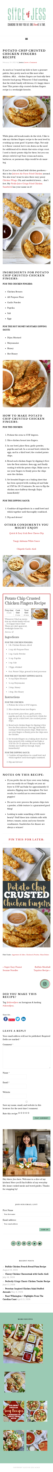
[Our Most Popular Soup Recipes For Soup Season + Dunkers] (13, 1411)
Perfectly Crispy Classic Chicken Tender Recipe (27, 1281)
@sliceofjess (12, 1002)
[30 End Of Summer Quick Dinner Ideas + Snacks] (23, 1343)
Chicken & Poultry (32, 955)
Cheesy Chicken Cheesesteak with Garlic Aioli (27, 1274)
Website (6, 1092)
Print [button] (39, 624)
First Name (8, 1210)
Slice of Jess (26, 17)
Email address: (9, 1220)
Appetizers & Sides (18, 955)
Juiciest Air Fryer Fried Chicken (27, 173)
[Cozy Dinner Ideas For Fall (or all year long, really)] (13, 1440)
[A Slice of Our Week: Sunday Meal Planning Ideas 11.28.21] (36, 1440)
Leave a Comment (30, 62)
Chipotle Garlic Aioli (26, 549)
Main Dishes (44, 955)
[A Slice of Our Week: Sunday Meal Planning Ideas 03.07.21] (14, 1382)
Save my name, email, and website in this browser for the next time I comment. (22, 1107)
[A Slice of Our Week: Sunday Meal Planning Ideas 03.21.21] (36, 1411)
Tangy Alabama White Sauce (26, 541)
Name (6, 1073)
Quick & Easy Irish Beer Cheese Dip (26, 533)
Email (6, 1082)
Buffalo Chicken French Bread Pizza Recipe (25, 1266)
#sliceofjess (8, 1005)
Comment (8, 1044)
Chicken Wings (10, 180)
